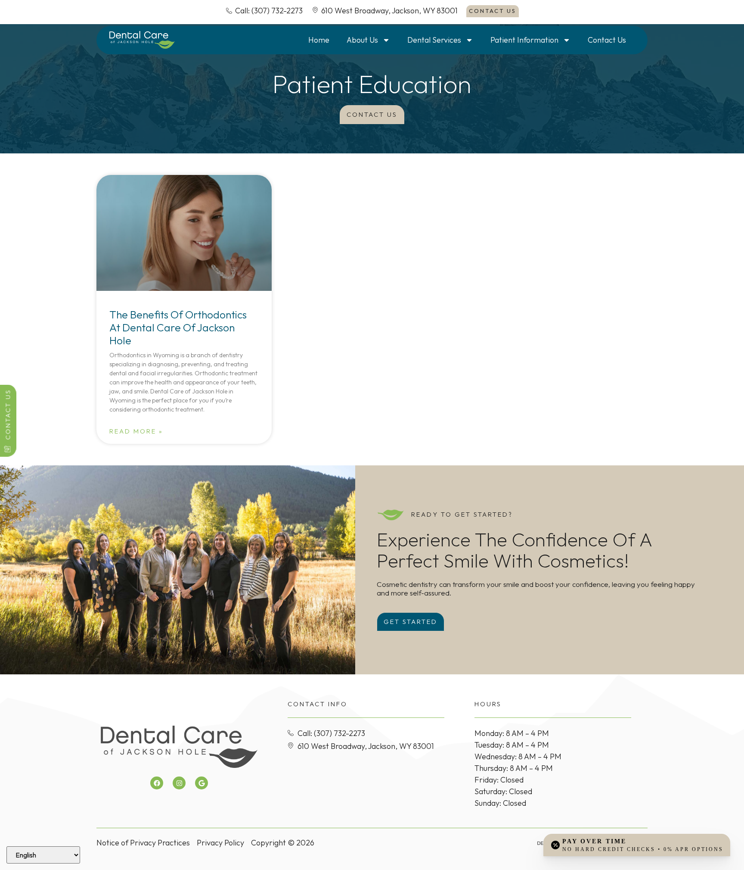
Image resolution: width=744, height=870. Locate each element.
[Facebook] (156, 782)
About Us (362, 40)
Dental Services (434, 40)
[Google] (201, 782)
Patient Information (524, 40)
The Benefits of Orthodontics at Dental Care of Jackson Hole (178, 327)
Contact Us (607, 40)
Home (318, 40)
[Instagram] (179, 782)
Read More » (136, 431)
